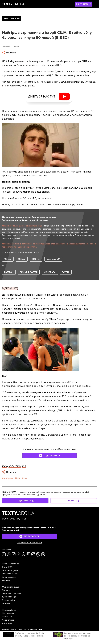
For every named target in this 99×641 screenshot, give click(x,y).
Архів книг (7, 623)
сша (25, 478)
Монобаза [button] (50, 272)
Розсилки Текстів (10, 573)
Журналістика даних (11, 587)
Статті (4, 567)
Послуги (6, 590)
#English (6, 580)
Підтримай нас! (9, 610)
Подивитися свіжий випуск (29, 542)
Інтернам (6, 603)
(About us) (14, 564)
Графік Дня (7, 616)
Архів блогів (8, 620)
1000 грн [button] (36, 259)
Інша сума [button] (51, 259)
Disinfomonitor (8, 600)
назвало (20, 61)
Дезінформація (9, 597)
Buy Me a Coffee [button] (28, 272)
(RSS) (10, 567)
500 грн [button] (21, 259)
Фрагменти (7, 570)
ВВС (4, 465)
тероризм (8, 478)
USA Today (15, 465)
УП (24, 465)
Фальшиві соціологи (11, 593)
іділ (18, 478)
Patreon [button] (8, 272)
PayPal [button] (65, 272)
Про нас (6, 564)
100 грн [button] (7, 259)
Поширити (11, 52)
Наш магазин (8, 613)
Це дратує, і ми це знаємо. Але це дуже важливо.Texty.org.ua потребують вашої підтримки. (29, 218)
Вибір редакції (9, 577)
